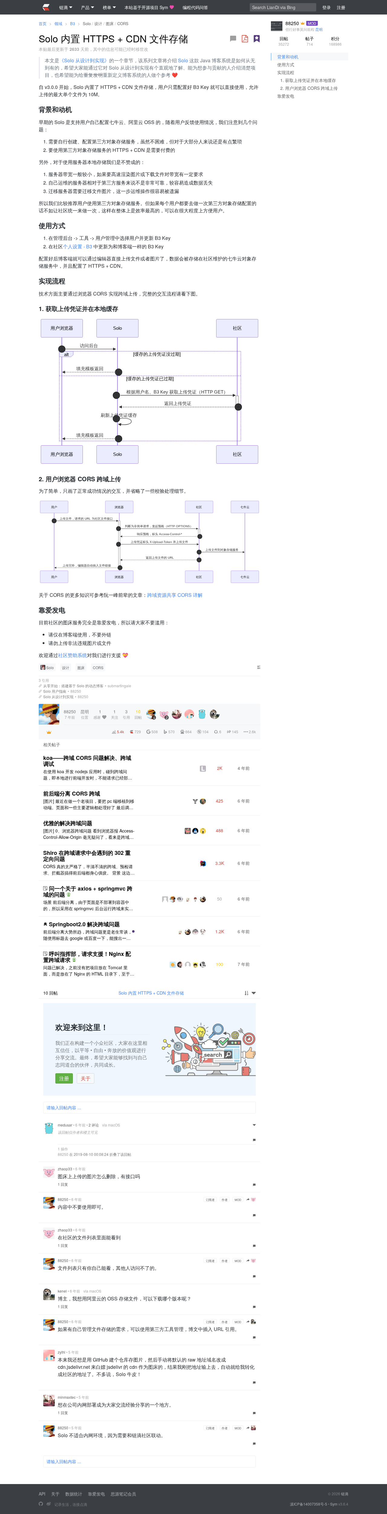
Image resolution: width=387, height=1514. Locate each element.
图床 (110, 23)
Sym (333, 1503)
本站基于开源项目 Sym (146, 7)
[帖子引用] (40, 685)
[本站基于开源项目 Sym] (41, 1504)
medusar (65, 1124)
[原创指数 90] (256, 38)
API (42, 1494)
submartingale (119, 685)
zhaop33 (65, 1168)
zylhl (61, 1352)
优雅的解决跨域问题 (67, 823)
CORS (122, 23)
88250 (75, 691)
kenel (62, 1290)
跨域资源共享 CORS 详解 (175, 594)
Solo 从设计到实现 (58, 696)
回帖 (283, 41)
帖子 (309, 41)
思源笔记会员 (123, 1494)
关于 (85, 1078)
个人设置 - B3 (77, 246)
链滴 (344, 1493)
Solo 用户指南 (54, 691)
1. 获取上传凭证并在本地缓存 (308, 80)
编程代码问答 (195, 7)
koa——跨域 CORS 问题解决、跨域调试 (87, 761)
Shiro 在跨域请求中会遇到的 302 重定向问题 (87, 856)
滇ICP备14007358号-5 (308, 1503)
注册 (64, 1078)
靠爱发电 (285, 96)
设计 (98, 23)
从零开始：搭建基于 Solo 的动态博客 (73, 685)
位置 (84, 714)
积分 (335, 41)
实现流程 (285, 72)
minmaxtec (67, 1397)
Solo (87, 23)
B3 (72, 23)
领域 (58, 23)
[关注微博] (49, 1504)
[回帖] (233, 38)
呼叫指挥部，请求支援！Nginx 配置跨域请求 (87, 957)
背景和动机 (287, 57)
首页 (43, 23)
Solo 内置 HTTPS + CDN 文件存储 (151, 993)
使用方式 (285, 64)
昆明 (319, 29)
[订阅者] (49, 732)
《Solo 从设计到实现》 (84, 60)
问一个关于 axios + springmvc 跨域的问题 (87, 891)
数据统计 (73, 1494)
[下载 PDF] (245, 38)
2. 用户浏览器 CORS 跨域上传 (309, 88)
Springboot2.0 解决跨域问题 (84, 924)
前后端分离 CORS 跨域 (71, 793)
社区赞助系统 (72, 655)
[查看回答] (69, 894)
